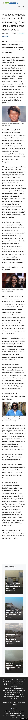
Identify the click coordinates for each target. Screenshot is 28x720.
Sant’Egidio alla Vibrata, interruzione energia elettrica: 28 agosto (13, 639)
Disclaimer (14, 717)
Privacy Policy (20, 715)
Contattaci (14, 704)
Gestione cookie (24, 718)
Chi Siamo (5, 715)
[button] (19, 6)
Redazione (12, 715)
